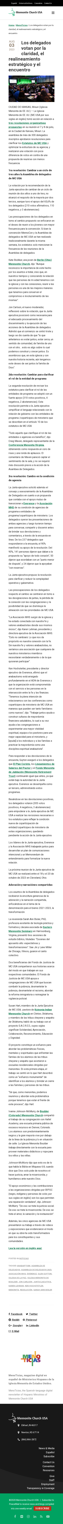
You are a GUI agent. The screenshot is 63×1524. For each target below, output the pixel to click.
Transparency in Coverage (40, 1488)
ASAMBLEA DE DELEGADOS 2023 (36, 1270)
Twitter (33, 1314)
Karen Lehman (16, 1286)
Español (14, 3)
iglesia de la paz (17, 1278)
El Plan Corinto (21, 764)
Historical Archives (25, 3)
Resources (48, 1470)
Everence (29, 503)
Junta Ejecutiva (42, 1282)
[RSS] (41, 1516)
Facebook (16, 1314)
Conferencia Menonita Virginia (26, 445)
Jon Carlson (25, 1282)
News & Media (46, 1448)
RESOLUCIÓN (26, 1290)
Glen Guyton (45, 1274)
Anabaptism (23, 1266)
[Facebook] (15, 1516)
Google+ (17, 1325)
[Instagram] (28, 1516)
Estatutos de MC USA (34, 143)
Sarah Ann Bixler (42, 1290)
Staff (51, 1480)
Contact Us (48, 3)
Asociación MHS (17, 1274)
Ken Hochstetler (34, 1286)
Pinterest (31, 1319)
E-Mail (15, 1331)
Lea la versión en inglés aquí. (25, 1248)
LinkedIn (34, 1325)
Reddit (15, 1319)
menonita (14, 1290)
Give (52, 1476)
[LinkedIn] (35, 1516)
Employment (47, 1484)
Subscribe (49, 1456)
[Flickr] (22, 1516)
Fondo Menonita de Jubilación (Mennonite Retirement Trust (31, 772)
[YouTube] (48, 1516)
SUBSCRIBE (42, 1508)
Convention (38, 3)
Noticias (24, 1258)
